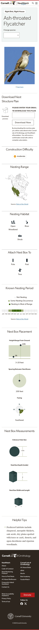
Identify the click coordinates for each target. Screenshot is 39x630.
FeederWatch (25, 579)
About (4, 566)
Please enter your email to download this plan (24, 109)
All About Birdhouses (9, 579)
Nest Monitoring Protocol (7, 572)
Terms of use (6, 601)
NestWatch (6, 563)
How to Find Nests (8, 576)
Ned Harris (20, 87)
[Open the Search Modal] (33, 3)
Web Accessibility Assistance (8, 594)
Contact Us (5, 587)
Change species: (10, 30)
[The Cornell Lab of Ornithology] (16, 555)
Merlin (22, 573)
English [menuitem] (23, 4)
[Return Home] (15, 3)
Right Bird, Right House (14, 12)
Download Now (23, 122)
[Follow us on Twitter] (25, 604)
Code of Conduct (7, 569)
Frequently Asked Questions (8, 583)
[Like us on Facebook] (21, 604)
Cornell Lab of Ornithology (25, 563)
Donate (27, 595)
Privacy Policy (6, 598)
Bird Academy (25, 576)
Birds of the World (22, 204)
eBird (22, 570)
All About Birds (25, 567)
